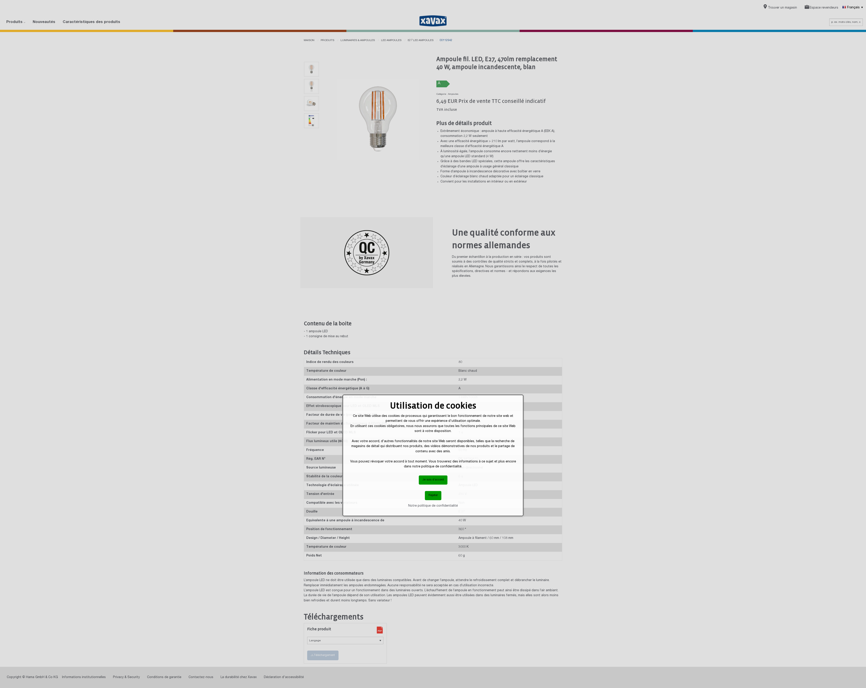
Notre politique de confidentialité (433, 505)
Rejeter (433, 495)
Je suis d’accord (433, 479)
